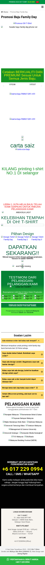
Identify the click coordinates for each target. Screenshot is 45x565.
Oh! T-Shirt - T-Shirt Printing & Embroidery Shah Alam (10, 7)
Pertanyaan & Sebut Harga (24, 561)
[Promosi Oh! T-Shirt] (22, 23)
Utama (5, 12)
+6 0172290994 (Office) (22, 541)
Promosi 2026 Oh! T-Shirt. (22, 2)
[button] (3, 86)
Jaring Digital (22, 554)
